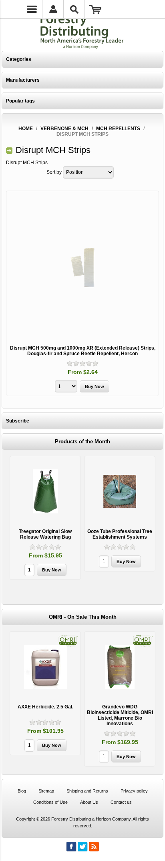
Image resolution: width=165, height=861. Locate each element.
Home (25, 128)
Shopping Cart (95, 9)
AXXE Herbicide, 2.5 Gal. (45, 707)
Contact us (121, 802)
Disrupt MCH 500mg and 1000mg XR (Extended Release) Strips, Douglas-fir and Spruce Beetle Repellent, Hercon (82, 350)
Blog (22, 791)
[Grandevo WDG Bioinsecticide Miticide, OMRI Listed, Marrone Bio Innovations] (120, 667)
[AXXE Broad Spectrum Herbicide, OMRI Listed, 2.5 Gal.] (45, 667)
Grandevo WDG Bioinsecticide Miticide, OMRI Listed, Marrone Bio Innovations (120, 715)
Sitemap (46, 791)
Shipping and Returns (87, 791)
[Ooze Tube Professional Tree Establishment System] (120, 491)
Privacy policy (134, 791)
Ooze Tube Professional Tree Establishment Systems (119, 534)
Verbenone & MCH (64, 128)
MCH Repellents (118, 128)
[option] (45, 519)
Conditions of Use (50, 802)
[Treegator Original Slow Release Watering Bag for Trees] (45, 491)
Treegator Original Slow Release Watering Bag (45, 534)
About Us (89, 802)
